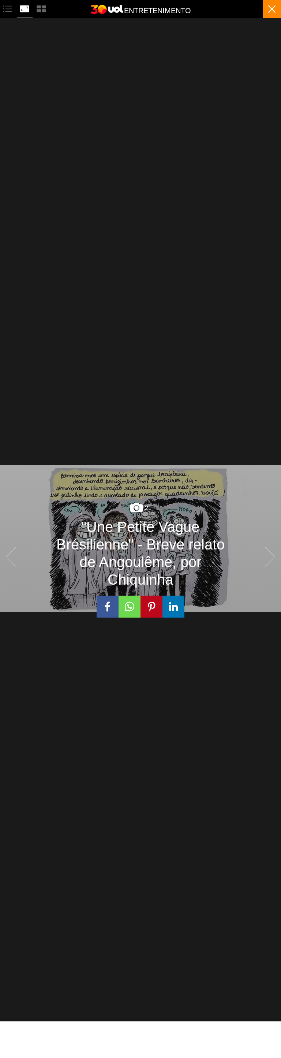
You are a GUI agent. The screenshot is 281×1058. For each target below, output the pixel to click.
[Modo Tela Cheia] (25, 8)
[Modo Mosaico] (41, 8)
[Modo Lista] (8, 8)
